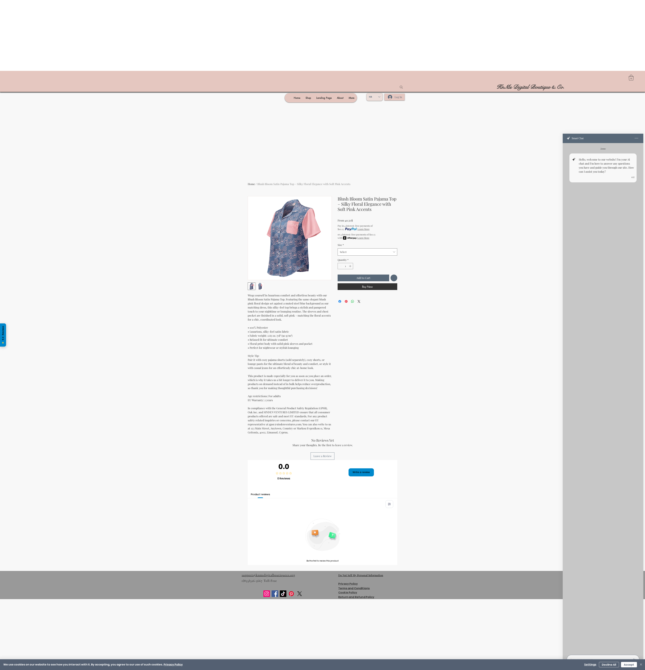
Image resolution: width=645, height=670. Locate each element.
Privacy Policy (173, 664)
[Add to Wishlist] (394, 278)
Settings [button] (590, 664)
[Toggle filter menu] (389, 504)
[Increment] (350, 266)
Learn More (363, 229)
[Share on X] (359, 301)
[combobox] (367, 252)
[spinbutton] (345, 266)
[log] (603, 398)
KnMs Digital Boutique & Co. (531, 87)
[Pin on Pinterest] (346, 301)
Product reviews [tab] (260, 494)
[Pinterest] (291, 593)
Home (251, 184)
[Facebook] (275, 593)
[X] (299, 593)
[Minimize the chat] (636, 138)
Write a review (361, 472)
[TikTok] (283, 593)
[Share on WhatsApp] (353, 301)
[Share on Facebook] (340, 301)
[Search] (401, 87)
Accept (629, 665)
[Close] (641, 664)
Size (341, 245)
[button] (631, 78)
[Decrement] (340, 266)
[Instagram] (266, 593)
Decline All (609, 665)
